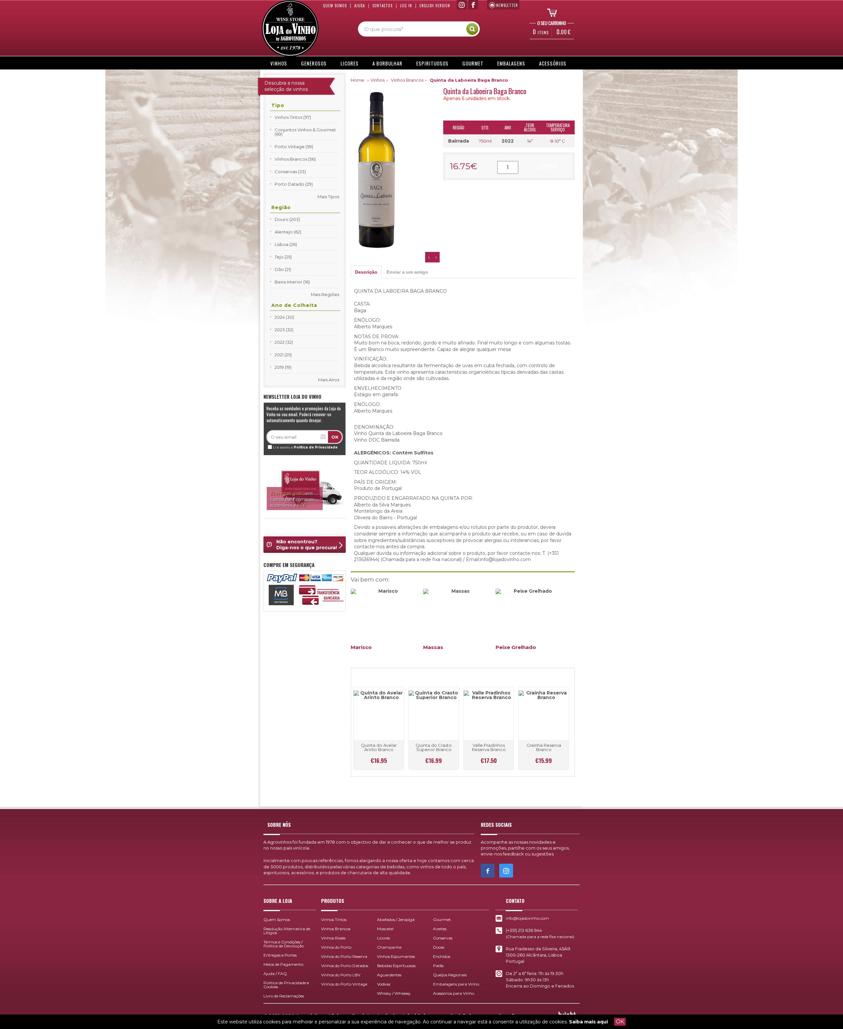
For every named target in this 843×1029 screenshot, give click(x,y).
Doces (438, 947)
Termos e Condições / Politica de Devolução (283, 943)
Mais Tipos (328, 196)
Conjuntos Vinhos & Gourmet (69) (305, 132)
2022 (508, 141)
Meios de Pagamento (283, 964)
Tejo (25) (283, 256)
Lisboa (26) (286, 244)
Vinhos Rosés (333, 937)
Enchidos (441, 956)
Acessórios (552, 63)
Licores (349, 63)
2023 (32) (284, 329)
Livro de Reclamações (283, 995)
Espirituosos (432, 63)
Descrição (366, 272)
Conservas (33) (290, 171)
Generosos (314, 63)
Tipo (277, 105)
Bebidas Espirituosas (396, 965)
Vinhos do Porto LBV (340, 974)
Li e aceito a (305, 447)
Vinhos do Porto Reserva (344, 956)
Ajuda (359, 5)
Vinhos (278, 63)
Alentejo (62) (288, 231)
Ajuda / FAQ (275, 973)
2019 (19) (283, 367)
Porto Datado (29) (294, 184)
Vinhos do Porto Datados (344, 965)
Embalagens (511, 63)
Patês (438, 965)
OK (620, 1021)
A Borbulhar (387, 63)
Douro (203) (287, 219)
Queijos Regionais (450, 974)
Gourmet (472, 63)
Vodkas (383, 984)
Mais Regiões (325, 294)
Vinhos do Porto (336, 947)
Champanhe (389, 947)
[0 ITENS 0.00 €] (550, 12)
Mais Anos (328, 379)
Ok (335, 437)
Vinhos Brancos (407, 80)
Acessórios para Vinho (453, 993)
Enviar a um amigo (407, 272)
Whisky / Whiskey (394, 993)
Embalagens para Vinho (456, 984)
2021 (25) (283, 354)
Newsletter (507, 5)
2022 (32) (284, 342)
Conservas (442, 937)
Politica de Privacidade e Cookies (286, 984)
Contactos (382, 5)
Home (357, 80)
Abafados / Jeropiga (396, 919)
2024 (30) (284, 317)
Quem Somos (335, 5)
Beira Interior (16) (292, 281)
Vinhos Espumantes (396, 956)
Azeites (440, 928)
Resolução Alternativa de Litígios (286, 930)
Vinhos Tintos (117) (293, 117)
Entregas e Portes (280, 955)
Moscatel (385, 928)
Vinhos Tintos (333, 919)
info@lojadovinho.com (527, 918)
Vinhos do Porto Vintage (344, 984)
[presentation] (428, 257)
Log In (406, 5)
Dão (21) (283, 269)
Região (281, 207)
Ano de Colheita (294, 305)
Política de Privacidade (316, 447)
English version (435, 5)
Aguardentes (389, 974)
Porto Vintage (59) (294, 146)
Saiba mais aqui (588, 1022)
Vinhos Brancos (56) (295, 159)
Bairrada (458, 141)
